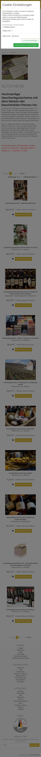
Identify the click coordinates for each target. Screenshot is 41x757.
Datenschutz (6, 36)
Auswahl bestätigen (30, 40)
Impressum (15, 36)
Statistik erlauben (9, 27)
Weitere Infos (7, 31)
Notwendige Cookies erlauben (14, 25)
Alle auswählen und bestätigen (26, 45)
